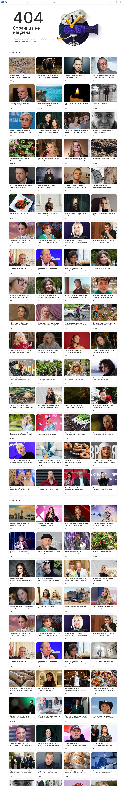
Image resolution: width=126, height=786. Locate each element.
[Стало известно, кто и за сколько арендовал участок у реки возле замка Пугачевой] (77, 372)
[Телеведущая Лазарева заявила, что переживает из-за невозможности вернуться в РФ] (77, 509)
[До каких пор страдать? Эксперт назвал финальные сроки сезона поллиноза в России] (22, 427)
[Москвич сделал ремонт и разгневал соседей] (104, 564)
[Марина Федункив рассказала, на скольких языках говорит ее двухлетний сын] (49, 235)
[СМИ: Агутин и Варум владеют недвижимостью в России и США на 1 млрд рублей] (77, 683)
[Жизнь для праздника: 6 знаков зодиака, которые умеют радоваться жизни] (77, 564)
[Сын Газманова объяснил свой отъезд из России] (77, 70)
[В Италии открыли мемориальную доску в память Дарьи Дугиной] (22, 592)
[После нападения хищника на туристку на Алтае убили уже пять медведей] (49, 70)
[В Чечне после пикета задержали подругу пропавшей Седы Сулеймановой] (22, 290)
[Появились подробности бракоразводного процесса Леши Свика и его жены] (104, 427)
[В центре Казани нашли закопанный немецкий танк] (104, 180)
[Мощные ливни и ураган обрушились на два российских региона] (77, 317)
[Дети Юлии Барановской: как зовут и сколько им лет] (22, 235)
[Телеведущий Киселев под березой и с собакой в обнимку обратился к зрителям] (22, 97)
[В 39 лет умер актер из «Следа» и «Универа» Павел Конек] (22, 180)
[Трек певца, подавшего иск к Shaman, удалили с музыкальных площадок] (22, 454)
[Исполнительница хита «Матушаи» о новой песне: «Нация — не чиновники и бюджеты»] (49, 427)
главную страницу (31, 41)
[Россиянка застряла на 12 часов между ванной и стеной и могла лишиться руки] (49, 454)
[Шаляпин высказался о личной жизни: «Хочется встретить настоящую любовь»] (49, 592)
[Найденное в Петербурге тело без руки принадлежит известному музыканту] (104, 125)
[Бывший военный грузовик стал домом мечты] (77, 710)
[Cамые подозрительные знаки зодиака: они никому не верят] (104, 765)
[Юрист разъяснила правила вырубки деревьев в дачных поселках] (104, 592)
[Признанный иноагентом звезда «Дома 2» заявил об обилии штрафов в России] (104, 290)
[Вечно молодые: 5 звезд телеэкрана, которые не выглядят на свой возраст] (77, 235)
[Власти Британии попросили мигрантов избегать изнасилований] (22, 628)
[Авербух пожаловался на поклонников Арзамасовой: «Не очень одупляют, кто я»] (49, 564)
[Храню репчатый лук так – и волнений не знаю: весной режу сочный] (22, 399)
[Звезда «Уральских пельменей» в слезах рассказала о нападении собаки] (22, 710)
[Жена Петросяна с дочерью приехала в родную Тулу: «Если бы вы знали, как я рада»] (49, 207)
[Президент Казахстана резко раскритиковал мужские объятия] (22, 125)
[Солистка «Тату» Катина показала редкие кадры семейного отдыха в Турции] (77, 345)
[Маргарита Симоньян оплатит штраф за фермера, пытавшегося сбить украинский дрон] (104, 509)
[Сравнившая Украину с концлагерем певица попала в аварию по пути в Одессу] (77, 655)
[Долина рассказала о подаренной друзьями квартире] (22, 509)
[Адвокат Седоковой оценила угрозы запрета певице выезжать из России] (104, 454)
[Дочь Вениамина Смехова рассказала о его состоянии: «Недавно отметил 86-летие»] (77, 482)
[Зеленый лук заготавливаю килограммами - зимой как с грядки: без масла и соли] (77, 427)
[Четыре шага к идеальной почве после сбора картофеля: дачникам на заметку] (104, 152)
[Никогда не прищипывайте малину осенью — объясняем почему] (104, 655)
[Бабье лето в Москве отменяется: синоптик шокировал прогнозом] (104, 97)
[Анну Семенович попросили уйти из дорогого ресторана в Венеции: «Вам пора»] (77, 628)
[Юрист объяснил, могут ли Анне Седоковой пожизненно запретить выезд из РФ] (104, 207)
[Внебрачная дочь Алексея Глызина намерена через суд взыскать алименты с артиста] (22, 655)
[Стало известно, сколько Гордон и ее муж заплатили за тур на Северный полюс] (49, 317)
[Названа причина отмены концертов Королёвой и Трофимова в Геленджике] (49, 628)
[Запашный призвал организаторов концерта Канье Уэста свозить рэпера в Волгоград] (77, 537)
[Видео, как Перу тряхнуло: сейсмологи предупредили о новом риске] (22, 537)
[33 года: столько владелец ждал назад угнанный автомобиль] (104, 537)
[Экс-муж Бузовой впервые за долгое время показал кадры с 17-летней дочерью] (77, 180)
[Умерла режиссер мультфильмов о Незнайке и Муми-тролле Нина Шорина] (77, 290)
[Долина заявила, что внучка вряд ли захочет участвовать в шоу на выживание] (77, 592)
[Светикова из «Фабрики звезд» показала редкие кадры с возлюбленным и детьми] (104, 345)
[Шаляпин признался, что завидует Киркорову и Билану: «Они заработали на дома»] (77, 262)
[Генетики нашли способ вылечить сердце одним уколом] (49, 509)
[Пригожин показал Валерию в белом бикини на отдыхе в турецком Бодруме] (104, 683)
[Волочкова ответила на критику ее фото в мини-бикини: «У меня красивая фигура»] (49, 482)
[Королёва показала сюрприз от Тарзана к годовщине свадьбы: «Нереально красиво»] (49, 125)
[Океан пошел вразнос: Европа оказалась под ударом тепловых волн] (49, 97)
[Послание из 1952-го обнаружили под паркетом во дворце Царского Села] (22, 70)
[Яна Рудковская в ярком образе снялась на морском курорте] (49, 399)
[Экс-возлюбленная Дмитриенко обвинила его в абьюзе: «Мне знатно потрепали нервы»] (49, 537)
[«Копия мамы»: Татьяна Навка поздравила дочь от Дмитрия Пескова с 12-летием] (77, 207)
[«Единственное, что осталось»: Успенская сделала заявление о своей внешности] (104, 710)
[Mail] (2, 2)
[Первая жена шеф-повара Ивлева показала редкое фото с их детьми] (49, 655)
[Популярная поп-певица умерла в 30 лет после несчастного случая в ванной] (77, 97)
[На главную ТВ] (5, 2)
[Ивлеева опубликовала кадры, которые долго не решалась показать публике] (104, 399)
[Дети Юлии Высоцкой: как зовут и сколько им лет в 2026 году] (77, 152)
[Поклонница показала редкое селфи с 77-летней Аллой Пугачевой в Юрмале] (49, 345)
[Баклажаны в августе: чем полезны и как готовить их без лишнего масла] (22, 207)
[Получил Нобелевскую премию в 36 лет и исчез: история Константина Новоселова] (104, 235)
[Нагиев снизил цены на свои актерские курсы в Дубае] (22, 564)
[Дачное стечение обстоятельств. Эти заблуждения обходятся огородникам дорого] (104, 317)
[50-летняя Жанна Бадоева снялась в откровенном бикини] (104, 262)
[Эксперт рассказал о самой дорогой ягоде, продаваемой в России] (22, 152)
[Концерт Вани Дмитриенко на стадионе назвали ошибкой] (22, 372)
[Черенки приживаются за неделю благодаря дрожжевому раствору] (49, 372)
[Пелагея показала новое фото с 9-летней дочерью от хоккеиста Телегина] (49, 152)
